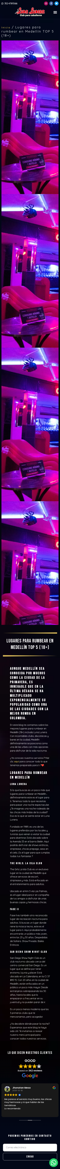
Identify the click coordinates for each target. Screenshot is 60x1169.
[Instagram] (46, 3)
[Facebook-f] (51, 3)
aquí (16, 761)
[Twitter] (56, 3)
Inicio (5, 27)
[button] (55, 12)
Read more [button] (18, 1112)
